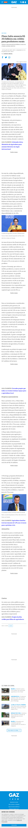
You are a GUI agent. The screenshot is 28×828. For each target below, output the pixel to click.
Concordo (14, 825)
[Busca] (21, 2)
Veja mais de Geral (13, 730)
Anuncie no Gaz (14, 802)
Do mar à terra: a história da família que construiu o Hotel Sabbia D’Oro (18, 707)
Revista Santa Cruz (14, 809)
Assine (5, 2)
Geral (10, 625)
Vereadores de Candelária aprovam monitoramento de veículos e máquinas (18, 724)
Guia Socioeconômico (14, 806)
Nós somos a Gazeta (14, 804)
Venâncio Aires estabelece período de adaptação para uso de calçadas (18, 715)
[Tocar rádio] (23, 2)
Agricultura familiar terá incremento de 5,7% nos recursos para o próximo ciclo (14, 523)
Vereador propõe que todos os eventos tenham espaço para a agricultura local (14, 391)
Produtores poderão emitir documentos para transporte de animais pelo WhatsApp (18, 699)
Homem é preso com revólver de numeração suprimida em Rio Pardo (18, 690)
